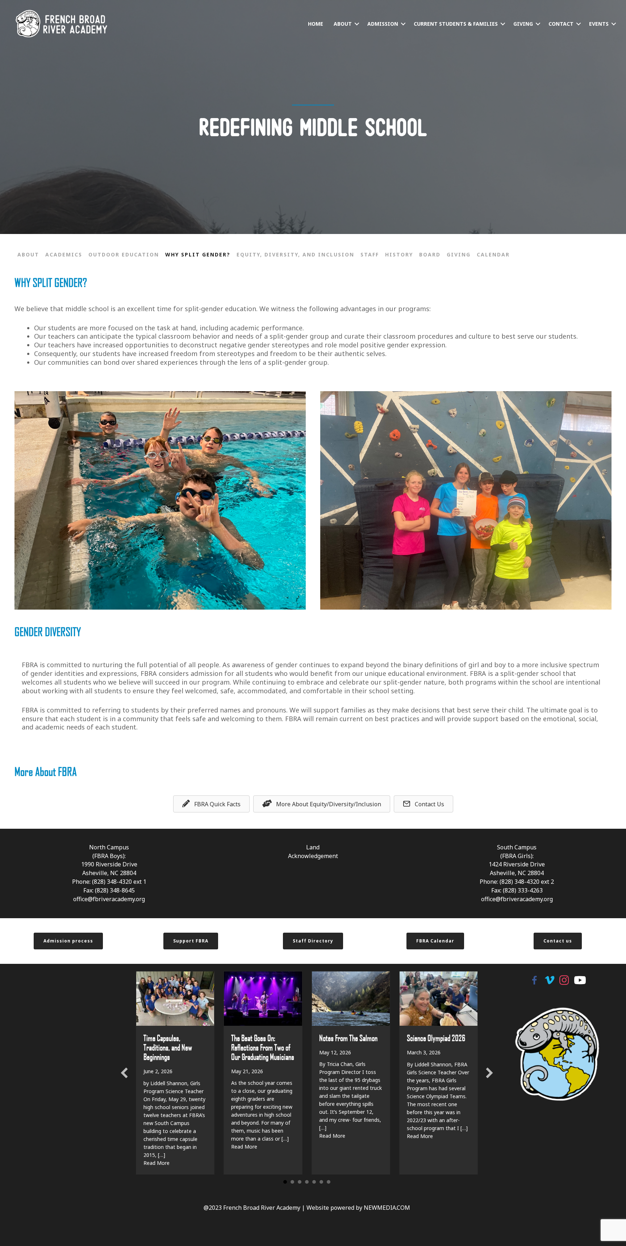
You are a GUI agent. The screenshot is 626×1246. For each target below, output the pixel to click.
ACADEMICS (63, 254)
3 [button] (299, 1182)
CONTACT (560, 23)
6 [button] (321, 1182)
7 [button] (328, 1182)
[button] (357, 23)
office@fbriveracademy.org (109, 899)
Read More (156, 1162)
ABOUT (343, 23)
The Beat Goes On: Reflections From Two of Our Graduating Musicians (262, 1047)
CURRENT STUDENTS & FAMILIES (456, 23)
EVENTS (599, 23)
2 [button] (292, 1182)
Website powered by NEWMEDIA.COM (358, 1208)
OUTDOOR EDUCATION (123, 254)
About (28, 254)
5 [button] (314, 1182)
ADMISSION (382, 23)
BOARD (430, 254)
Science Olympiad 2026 (436, 1037)
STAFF (369, 254)
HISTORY (399, 254)
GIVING (523, 23)
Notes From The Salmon (348, 1037)
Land (313, 847)
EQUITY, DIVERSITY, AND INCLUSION (295, 254)
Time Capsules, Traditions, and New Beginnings (167, 1047)
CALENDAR (493, 254)
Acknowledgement (313, 856)
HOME (315, 23)
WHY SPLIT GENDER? (197, 254)
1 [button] (285, 1182)
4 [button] (307, 1182)
